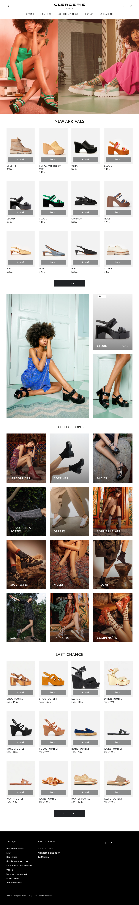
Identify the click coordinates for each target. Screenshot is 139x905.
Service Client (45, 848)
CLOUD (102, 346)
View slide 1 (62, 109)
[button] (7, 6)
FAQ (9, 852)
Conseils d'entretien (49, 852)
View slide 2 (69, 109)
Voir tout (69, 283)
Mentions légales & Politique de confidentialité (17, 878)
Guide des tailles (16, 848)
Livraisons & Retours (17, 861)
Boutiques (12, 857)
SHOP (77, 67)
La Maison (43, 857)
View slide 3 (77, 109)
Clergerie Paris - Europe (23, 896)
